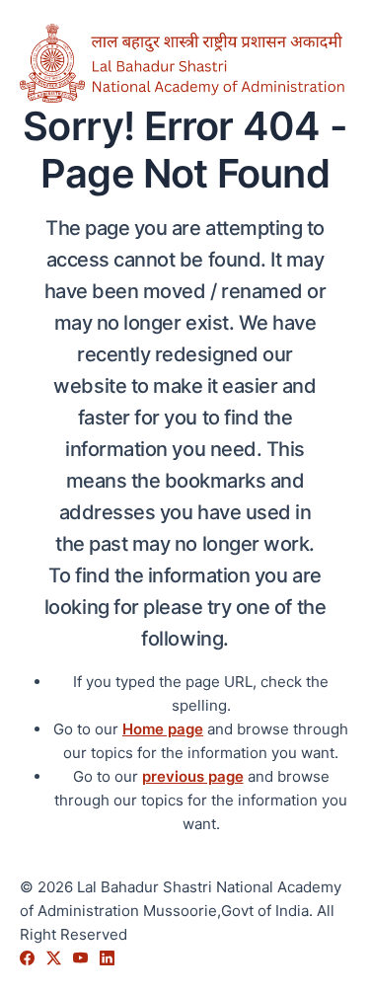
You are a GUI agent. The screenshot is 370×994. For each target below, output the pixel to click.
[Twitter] (55, 958)
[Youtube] (82, 958)
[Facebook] (29, 958)
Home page (162, 729)
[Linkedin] (107, 958)
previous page (193, 776)
